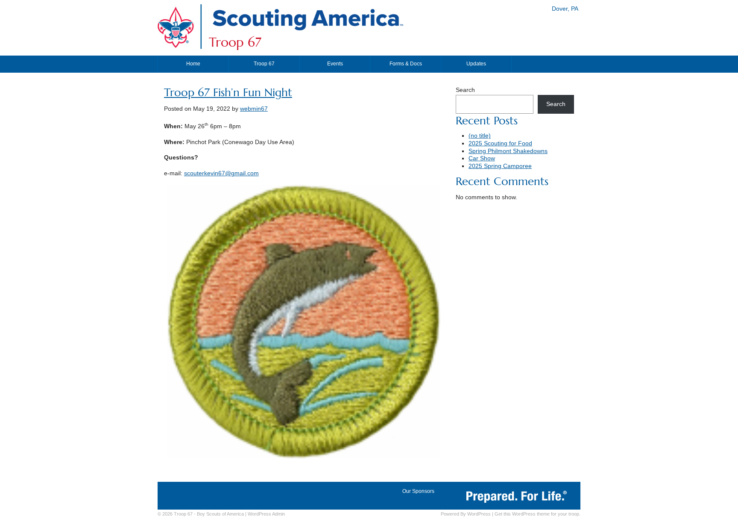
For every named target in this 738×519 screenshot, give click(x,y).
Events (335, 64)
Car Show (482, 158)
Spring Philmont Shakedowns (508, 151)
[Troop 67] (307, 31)
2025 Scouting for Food (500, 143)
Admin (266, 513)
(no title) (480, 136)
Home (193, 64)
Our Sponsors (418, 491)
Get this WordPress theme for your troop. (537, 513)
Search (465, 90)
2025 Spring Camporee (500, 166)
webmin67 (254, 109)
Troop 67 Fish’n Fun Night (228, 93)
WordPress (479, 513)
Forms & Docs (406, 64)
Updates (476, 64)
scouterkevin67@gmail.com (221, 173)
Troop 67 (235, 42)
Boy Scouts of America (220, 513)
